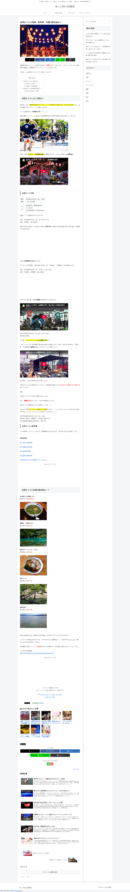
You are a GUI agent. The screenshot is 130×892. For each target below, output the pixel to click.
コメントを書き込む (50, 872)
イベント (23, 744)
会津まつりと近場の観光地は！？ (33, 88)
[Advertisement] (50, 474)
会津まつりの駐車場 (31, 86)
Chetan (11, 890)
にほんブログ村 (50, 697)
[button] (70, 59)
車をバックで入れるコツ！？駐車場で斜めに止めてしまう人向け (98, 48)
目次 (30, 78)
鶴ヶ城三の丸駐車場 (26, 442)
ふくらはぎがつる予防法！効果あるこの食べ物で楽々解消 (98, 54)
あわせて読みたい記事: (32, 91)
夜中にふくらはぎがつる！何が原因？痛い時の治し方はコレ (98, 60)
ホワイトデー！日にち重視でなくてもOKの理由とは (97, 41)
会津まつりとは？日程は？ (31, 81)
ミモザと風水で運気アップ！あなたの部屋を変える (98, 35)
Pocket (41, 703)
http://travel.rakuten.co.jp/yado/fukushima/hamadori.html (37, 653)
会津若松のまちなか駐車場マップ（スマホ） (33, 460)
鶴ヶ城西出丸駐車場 (26, 447)
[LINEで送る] (35, 703)
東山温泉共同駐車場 (26, 455)
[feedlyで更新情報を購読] (48, 763)
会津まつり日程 (30, 83)
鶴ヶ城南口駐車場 (25, 451)
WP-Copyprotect (18, 890)
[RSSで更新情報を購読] (51, 763)
